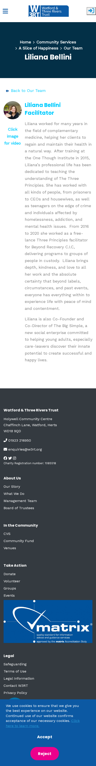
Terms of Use (15, 671)
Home (25, 42)
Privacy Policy (15, 693)
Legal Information (19, 678)
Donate (10, 574)
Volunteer (12, 581)
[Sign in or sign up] (91, 11)
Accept (44, 737)
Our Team (73, 48)
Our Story (12, 486)
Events (9, 595)
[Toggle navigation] (5, 11)
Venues (10, 548)
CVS (7, 534)
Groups (10, 588)
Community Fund (19, 541)
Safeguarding (15, 664)
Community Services (56, 42)
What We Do (14, 494)
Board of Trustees (19, 508)
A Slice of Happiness (38, 48)
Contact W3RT (16, 685)
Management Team (20, 501)
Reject (44, 753)
